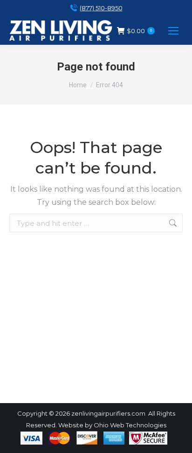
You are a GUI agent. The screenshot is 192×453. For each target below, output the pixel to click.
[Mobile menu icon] (173, 30)
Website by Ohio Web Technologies (112, 425)
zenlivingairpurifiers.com (108, 413)
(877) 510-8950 (101, 8)
